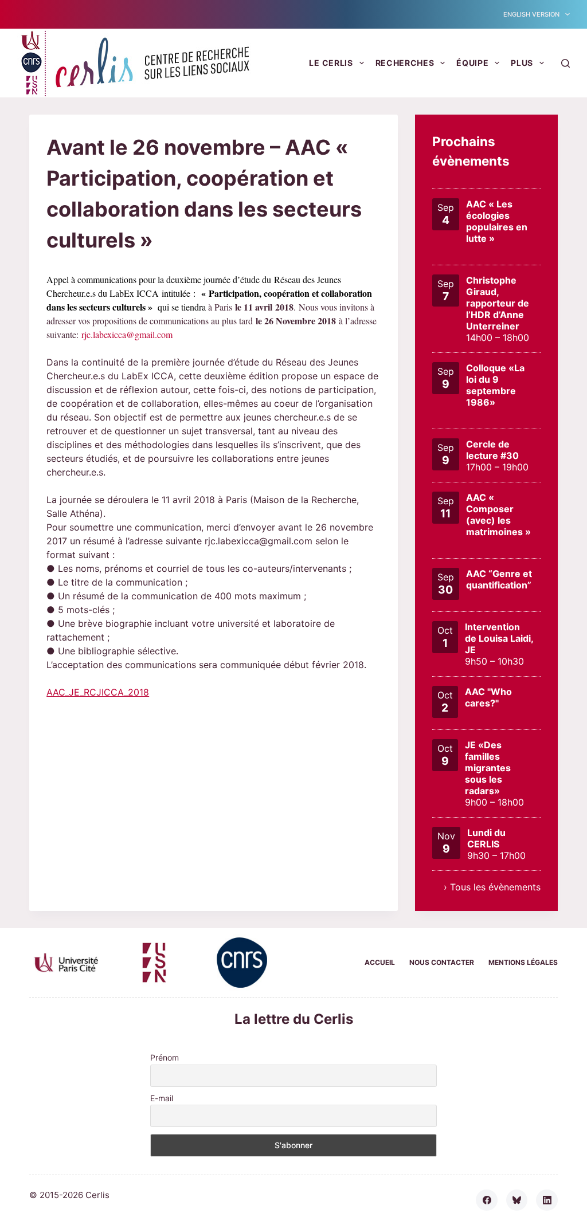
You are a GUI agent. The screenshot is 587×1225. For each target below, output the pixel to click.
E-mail (161, 1098)
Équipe (472, 63)
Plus (522, 63)
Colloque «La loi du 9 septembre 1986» (495, 385)
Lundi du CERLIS (486, 838)
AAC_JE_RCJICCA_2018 (97, 692)
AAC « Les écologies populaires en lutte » (496, 221)
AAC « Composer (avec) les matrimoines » (498, 514)
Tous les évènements (495, 887)
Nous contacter (441, 962)
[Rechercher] (565, 63)
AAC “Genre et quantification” (499, 579)
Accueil (380, 962)
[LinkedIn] (547, 1200)
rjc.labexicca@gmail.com (127, 334)
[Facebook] (487, 1200)
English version (531, 14)
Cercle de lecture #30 (492, 449)
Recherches (405, 63)
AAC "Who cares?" (488, 697)
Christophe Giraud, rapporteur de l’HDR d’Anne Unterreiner (497, 303)
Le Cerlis (331, 63)
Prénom (164, 1057)
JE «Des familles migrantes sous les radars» (488, 767)
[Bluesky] (517, 1200)
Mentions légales (523, 962)
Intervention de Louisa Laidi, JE (499, 638)
